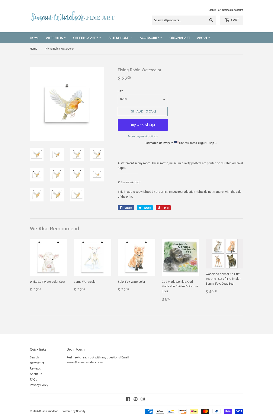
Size (120, 91)
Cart (235, 20)
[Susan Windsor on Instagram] (143, 399)
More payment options (143, 136)
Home (34, 38)
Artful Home (119, 38)
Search (34, 357)
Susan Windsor (48, 411)
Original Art (180, 38)
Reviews (35, 368)
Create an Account (232, 10)
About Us (36, 374)
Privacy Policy (39, 385)
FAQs (33, 379)
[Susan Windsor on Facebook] (128, 399)
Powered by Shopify (73, 411)
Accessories (150, 38)
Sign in (212, 10)
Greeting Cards (86, 38)
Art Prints (55, 38)
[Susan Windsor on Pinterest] (135, 399)
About (202, 38)
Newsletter (37, 363)
